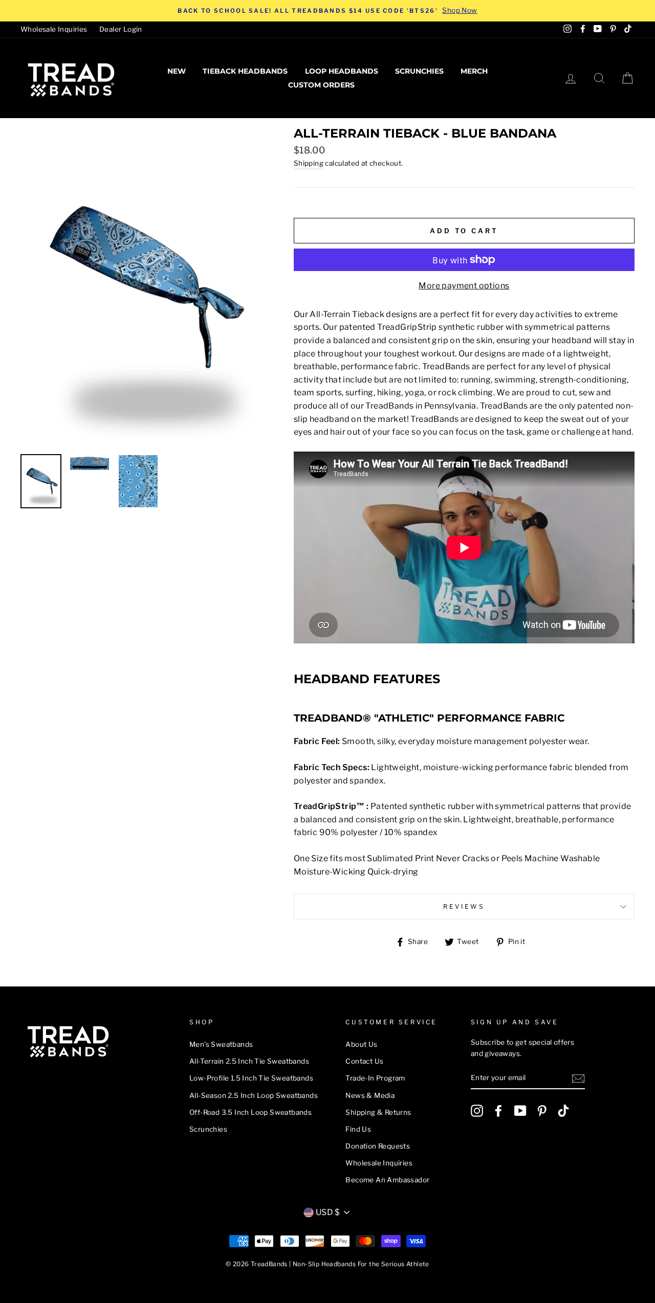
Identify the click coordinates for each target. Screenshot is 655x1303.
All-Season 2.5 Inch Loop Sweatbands (253, 1095)
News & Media (370, 1095)
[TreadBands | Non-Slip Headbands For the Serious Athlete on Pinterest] (542, 1111)
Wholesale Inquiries (54, 29)
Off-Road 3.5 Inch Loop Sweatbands (250, 1112)
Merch (474, 71)
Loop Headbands (341, 71)
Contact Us (364, 1061)
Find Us (358, 1129)
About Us (361, 1044)
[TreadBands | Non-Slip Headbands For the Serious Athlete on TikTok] (563, 1111)
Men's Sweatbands (221, 1044)
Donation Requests (377, 1146)
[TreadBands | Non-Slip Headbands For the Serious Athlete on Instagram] (477, 1111)
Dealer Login (120, 29)
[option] (327, 10)
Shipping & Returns (378, 1112)
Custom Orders (321, 84)
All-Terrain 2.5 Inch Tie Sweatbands (249, 1061)
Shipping (308, 163)
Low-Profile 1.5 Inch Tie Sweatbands (251, 1078)
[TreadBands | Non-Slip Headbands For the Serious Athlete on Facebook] (498, 1111)
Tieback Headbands (245, 71)
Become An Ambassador (387, 1180)
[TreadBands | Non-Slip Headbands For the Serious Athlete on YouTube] (520, 1111)
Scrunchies (419, 71)
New (176, 71)
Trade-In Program (375, 1078)
